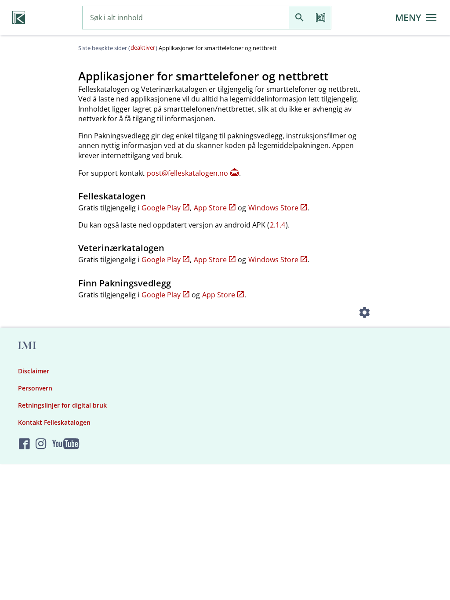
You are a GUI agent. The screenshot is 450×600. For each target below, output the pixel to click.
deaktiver (143, 47)
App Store (210, 208)
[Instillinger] (365, 314)
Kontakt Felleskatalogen (54, 422)
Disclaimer (33, 371)
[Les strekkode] (320, 17)
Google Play (161, 208)
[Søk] (299, 17)
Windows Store (273, 208)
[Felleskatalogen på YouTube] (65, 444)
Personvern (35, 388)
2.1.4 (277, 225)
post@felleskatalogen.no (187, 173)
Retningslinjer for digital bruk (62, 405)
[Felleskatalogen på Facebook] (24, 444)
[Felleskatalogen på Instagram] (41, 444)
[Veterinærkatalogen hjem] (19, 17)
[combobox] (186, 17)
